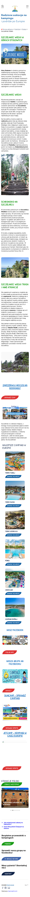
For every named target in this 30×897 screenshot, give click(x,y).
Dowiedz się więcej (13, 476)
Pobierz (8, 843)
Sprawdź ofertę (12, 728)
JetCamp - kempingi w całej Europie (15, 734)
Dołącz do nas (12, 858)
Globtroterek (10, 885)
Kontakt (8, 873)
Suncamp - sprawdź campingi (15, 697)
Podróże (17, 29)
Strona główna (8, 29)
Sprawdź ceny (9, 397)
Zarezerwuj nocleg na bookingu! (15, 386)
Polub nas (10, 652)
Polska (24, 29)
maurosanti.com (12, 891)
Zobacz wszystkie (11, 784)
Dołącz (8, 690)
